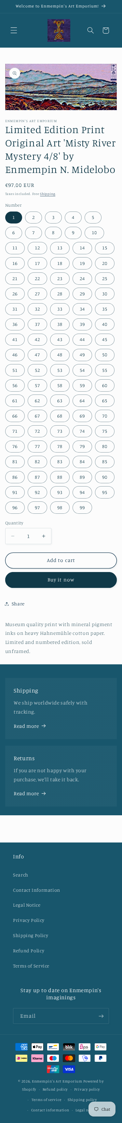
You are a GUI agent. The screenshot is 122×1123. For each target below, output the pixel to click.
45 (104, 339)
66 (15, 415)
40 (104, 324)
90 (104, 477)
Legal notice (86, 1110)
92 (37, 492)
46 (15, 354)
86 (15, 477)
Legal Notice (27, 905)
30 (104, 293)
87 (37, 477)
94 (82, 492)
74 (82, 431)
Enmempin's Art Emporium (57, 1081)
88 (59, 477)
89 (82, 477)
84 (82, 461)
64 (82, 400)
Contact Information (36, 890)
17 (37, 263)
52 (37, 370)
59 (82, 385)
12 (37, 247)
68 (59, 415)
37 (37, 324)
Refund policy (55, 1089)
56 (15, 385)
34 (82, 309)
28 (59, 293)
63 (59, 400)
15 (104, 247)
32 (37, 309)
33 (59, 309)
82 (37, 461)
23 (59, 278)
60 (104, 385)
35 (104, 309)
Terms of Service (31, 965)
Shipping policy (82, 1099)
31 (15, 309)
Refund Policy (28, 950)
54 (82, 370)
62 (37, 400)
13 (59, 247)
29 (82, 293)
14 (82, 247)
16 (15, 263)
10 (94, 232)
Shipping (47, 194)
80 (104, 446)
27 (37, 293)
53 (59, 370)
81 (15, 461)
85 (104, 461)
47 (37, 354)
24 (82, 278)
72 (37, 431)
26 (15, 293)
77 (37, 446)
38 (59, 324)
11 (15, 247)
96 (15, 507)
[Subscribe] (101, 1016)
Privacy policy (87, 1089)
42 (37, 339)
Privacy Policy (29, 920)
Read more (26, 726)
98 (59, 507)
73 (59, 431)
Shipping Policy (30, 935)
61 (15, 400)
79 (82, 446)
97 (37, 507)
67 (37, 415)
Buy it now (61, 580)
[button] (13, 30)
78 (59, 446)
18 (59, 263)
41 (15, 339)
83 (59, 461)
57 (37, 385)
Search (20, 874)
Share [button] (18, 603)
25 (104, 278)
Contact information (50, 1110)
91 (15, 492)
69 (82, 415)
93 (59, 492)
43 (59, 339)
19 (82, 263)
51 (15, 370)
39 (82, 324)
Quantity (14, 522)
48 (59, 354)
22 (37, 278)
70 (104, 415)
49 (82, 354)
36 (15, 324)
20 (104, 263)
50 (104, 354)
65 (104, 400)
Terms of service (46, 1099)
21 (15, 278)
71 (15, 431)
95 (104, 492)
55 (104, 370)
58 (59, 385)
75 (104, 431)
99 (82, 507)
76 (15, 446)
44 (82, 339)
